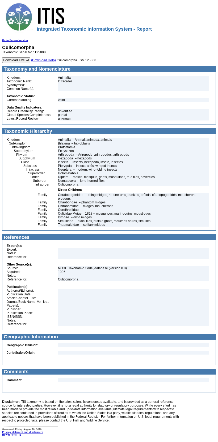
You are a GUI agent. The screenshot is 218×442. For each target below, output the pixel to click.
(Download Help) (43, 60)
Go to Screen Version (15, 40)
